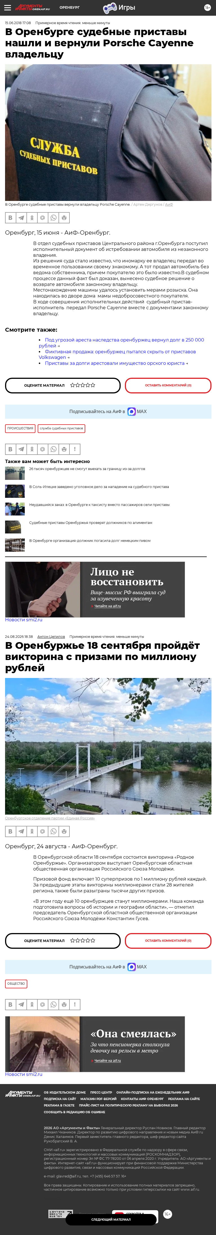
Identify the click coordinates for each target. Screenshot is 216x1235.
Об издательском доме (65, 1092)
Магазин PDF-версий (98, 1099)
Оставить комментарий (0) (168, 385)
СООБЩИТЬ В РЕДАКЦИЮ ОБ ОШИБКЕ (74, 1112)
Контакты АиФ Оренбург (142, 1099)
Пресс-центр (101, 1092)
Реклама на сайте (184, 1099)
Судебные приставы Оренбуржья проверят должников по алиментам (90, 523)
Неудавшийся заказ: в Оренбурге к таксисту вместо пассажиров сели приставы (99, 505)
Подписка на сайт (60, 1099)
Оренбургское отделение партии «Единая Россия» (50, 818)
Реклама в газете (59, 1105)
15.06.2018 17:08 (18, 23)
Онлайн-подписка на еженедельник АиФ (153, 1092)
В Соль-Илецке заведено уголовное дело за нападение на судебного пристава (99, 487)
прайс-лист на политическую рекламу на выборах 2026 (128, 1105)
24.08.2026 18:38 (19, 636)
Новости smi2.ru (23, 619)
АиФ (169, 204)
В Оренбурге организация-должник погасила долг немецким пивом (89, 541)
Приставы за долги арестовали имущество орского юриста (114, 363)
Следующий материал (111, 1220)
